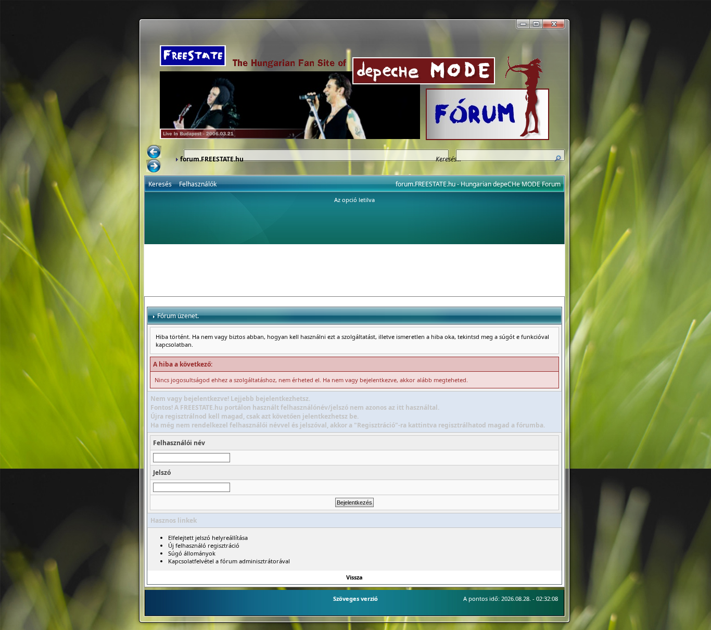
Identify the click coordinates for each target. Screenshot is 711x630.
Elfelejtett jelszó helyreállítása (208, 537)
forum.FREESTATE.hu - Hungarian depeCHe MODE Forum (478, 184)
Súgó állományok (191, 553)
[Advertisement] (354, 270)
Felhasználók (198, 184)
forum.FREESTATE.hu (212, 159)
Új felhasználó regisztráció (203, 545)
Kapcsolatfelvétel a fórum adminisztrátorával (229, 561)
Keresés (160, 184)
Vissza (354, 577)
